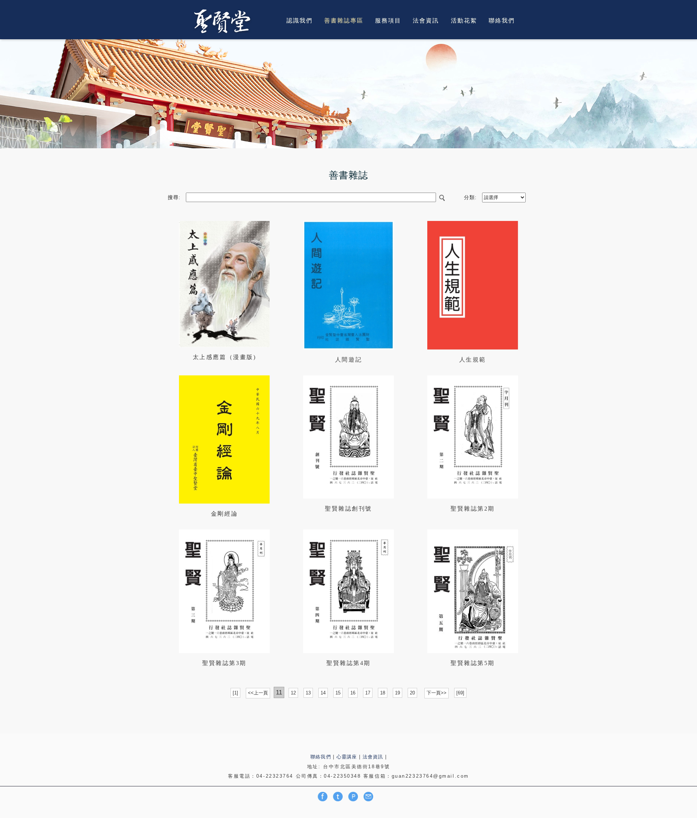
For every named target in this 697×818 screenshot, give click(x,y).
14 (323, 693)
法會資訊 (426, 20)
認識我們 (299, 20)
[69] (460, 693)
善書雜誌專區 (343, 20)
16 (352, 693)
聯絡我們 (502, 20)
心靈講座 (347, 756)
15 (338, 693)
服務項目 (388, 20)
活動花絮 (464, 20)
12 (293, 693)
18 (382, 693)
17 (367, 693)
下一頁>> (437, 693)
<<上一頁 (258, 693)
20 (412, 693)
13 (308, 693)
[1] (235, 693)
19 (397, 693)
